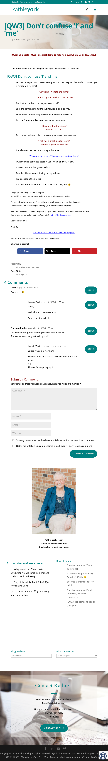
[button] (103, 756)
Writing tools (22, 274)
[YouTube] (89, 2)
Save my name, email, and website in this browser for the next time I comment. (55, 440)
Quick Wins (20, 267)
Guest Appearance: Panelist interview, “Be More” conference (80, 594)
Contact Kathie (54, 728)
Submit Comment (83, 453)
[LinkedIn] (86, 2)
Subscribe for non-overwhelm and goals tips (28, 2)
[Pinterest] (93, 2)
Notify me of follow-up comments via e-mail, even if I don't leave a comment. (54, 445)
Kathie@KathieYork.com (60, 215)
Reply (91, 290)
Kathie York (19, 39)
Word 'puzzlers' (32, 267)
